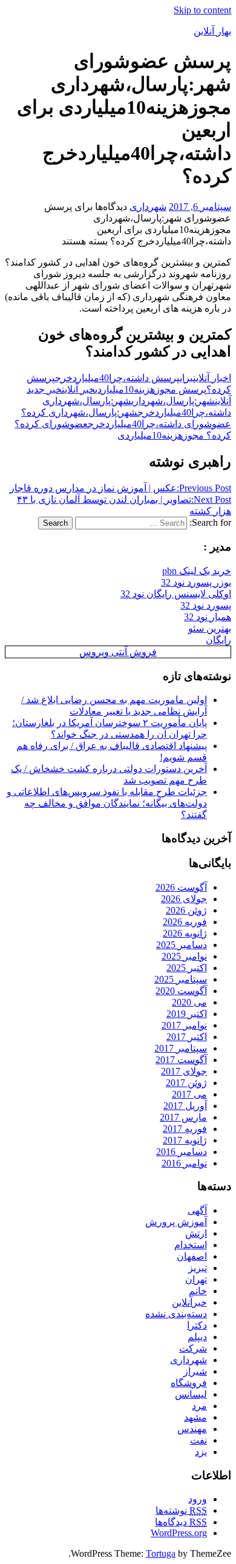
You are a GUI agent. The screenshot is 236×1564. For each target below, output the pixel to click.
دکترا (197, 1325)
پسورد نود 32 (205, 605)
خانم (198, 1291)
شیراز (195, 1371)
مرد (199, 1406)
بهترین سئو (209, 628)
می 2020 (189, 1002)
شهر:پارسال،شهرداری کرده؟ (79, 412)
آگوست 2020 (181, 991)
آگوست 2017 (181, 1060)
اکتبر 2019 (186, 1014)
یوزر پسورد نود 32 (196, 582)
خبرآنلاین (189, 1302)
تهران (196, 1279)
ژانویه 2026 (185, 933)
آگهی (197, 1210)
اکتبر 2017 (186, 1037)
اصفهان (192, 1256)
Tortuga (160, 1553)
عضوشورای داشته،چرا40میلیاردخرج (159, 424)
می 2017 (189, 1094)
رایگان (218, 640)
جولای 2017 (184, 1071)
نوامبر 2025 (184, 956)
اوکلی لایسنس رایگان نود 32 (175, 594)
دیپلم (197, 1337)
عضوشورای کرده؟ (51, 424)
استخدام (190, 1245)
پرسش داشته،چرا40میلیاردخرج (117, 378)
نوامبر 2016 (184, 1163)
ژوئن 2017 (186, 1083)
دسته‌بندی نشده (176, 1314)
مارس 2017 (183, 1117)
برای (186, 378)
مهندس (192, 1429)
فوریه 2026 (185, 922)
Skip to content (202, 10)
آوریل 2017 (185, 1106)
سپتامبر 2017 (180, 1048)
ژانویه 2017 (185, 1140)
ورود (197, 1499)
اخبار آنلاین (212, 378)
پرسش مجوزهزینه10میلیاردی (150, 389)
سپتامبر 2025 (180, 979)
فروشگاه (189, 1383)
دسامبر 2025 (181, 945)
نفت (198, 1440)
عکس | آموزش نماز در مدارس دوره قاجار (120, 488)
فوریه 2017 (185, 1129)
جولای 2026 (184, 899)
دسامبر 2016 (181, 1152)
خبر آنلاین (78, 389)
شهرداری (147, 206)
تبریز (197, 1268)
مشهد (195, 1417)
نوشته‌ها (181, 1510)
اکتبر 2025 (186, 968)
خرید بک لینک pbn (196, 571)
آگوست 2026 (181, 887)
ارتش (196, 1233)
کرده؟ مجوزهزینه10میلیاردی (174, 435)
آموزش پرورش (176, 1222)
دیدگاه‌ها (181, 1522)
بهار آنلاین (212, 31)
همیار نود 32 (207, 617)
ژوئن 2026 (186, 910)
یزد (201, 1452)
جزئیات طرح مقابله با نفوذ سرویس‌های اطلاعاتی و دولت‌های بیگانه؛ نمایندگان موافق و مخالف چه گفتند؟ (107, 803)
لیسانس (191, 1394)
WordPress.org (179, 1533)
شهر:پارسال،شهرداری (173, 401)
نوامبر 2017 (184, 1025)
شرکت (193, 1348)
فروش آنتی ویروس (118, 652)
